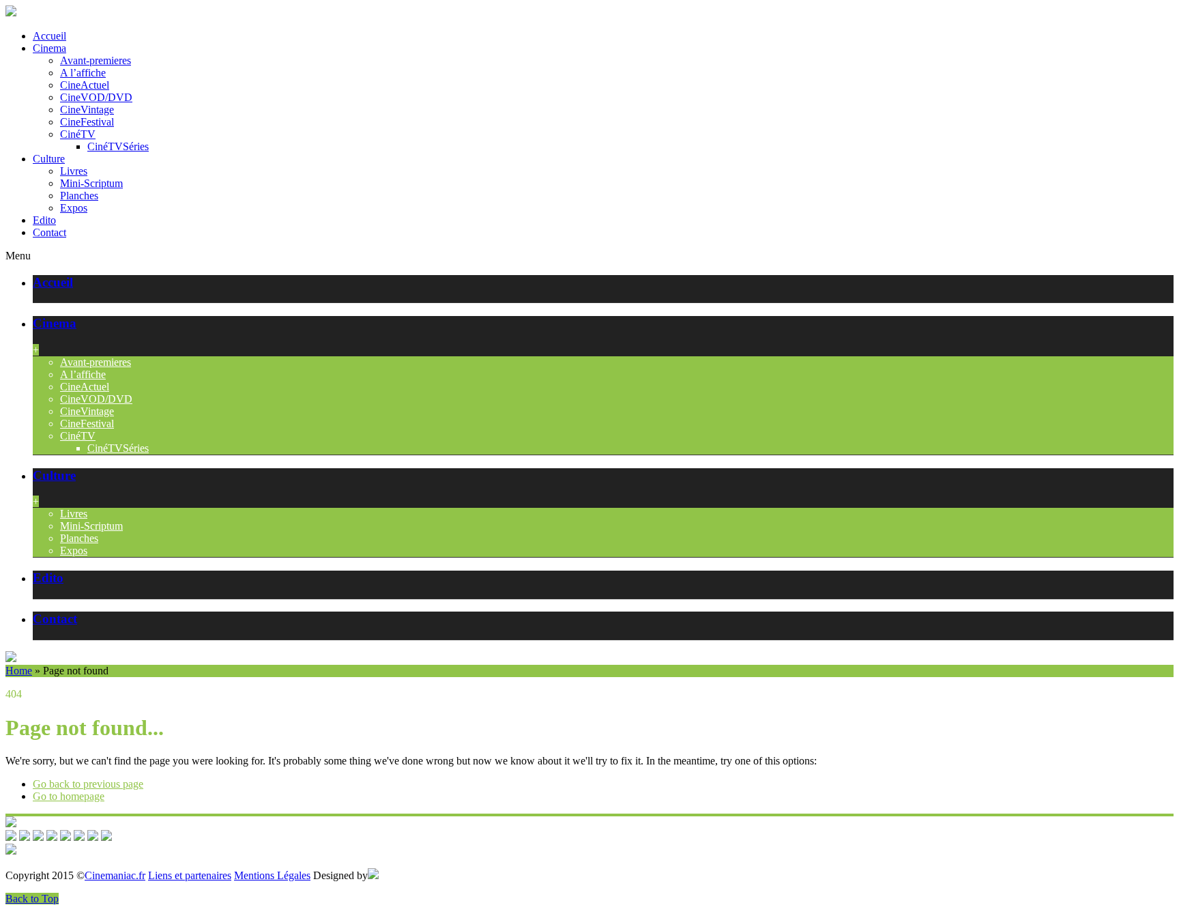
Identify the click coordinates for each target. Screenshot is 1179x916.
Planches (79, 195)
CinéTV (78, 134)
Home (18, 670)
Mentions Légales (272, 875)
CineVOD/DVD (96, 97)
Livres (73, 171)
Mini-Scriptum (91, 183)
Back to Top (32, 898)
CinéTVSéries (118, 146)
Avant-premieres (95, 60)
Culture (49, 158)
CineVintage (87, 109)
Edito (44, 220)
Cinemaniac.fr (115, 875)
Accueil (49, 36)
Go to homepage (68, 796)
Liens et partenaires (189, 875)
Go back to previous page (88, 784)
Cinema (49, 48)
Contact (49, 232)
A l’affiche (83, 72)
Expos (73, 208)
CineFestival (87, 122)
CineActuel (84, 85)
